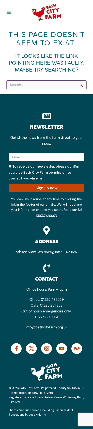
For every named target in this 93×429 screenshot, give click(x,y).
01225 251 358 (51, 305)
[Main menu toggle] (9, 12)
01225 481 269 (52, 299)
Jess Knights (37, 414)
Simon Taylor (63, 410)
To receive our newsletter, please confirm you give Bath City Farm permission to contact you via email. (44, 172)
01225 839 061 (46, 317)
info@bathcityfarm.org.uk (46, 327)
